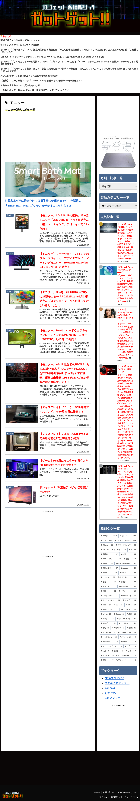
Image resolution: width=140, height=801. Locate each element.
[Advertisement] (48, 139)
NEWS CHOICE (114, 678)
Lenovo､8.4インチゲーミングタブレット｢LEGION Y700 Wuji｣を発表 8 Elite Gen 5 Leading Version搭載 (52, 57)
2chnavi (110, 688)
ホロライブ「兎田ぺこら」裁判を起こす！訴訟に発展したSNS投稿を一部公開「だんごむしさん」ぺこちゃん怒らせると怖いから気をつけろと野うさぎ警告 (70, 70)
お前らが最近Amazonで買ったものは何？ (21, 85)
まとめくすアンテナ (117, 683)
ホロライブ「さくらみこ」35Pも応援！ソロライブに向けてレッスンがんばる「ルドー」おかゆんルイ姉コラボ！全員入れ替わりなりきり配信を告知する (69, 62)
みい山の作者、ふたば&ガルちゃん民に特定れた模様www (29, 76)
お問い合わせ (108, 792)
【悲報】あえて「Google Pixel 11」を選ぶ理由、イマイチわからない (35, 90)
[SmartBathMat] (118, 167)
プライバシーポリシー (126, 792)
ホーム (97, 792)
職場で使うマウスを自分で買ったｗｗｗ (20, 40)
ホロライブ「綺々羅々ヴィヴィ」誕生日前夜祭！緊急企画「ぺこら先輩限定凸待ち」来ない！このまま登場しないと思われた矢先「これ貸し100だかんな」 (69, 50)
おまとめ (7, 36)
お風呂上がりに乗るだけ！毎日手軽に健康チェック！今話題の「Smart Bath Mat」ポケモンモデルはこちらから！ (43, 203)
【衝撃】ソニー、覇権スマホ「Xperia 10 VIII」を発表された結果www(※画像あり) (41, 80)
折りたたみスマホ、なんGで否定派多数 (20, 45)
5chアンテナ (112, 697)
